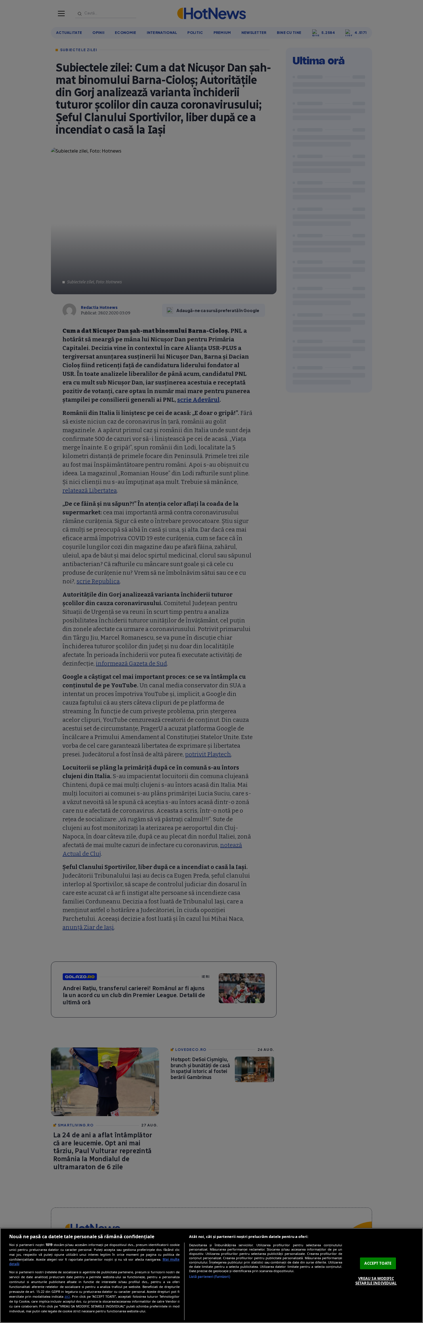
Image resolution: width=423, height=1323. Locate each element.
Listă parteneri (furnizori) (209, 1276)
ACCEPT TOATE (377, 1263)
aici (67, 1296)
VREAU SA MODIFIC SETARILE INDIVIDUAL (376, 1281)
